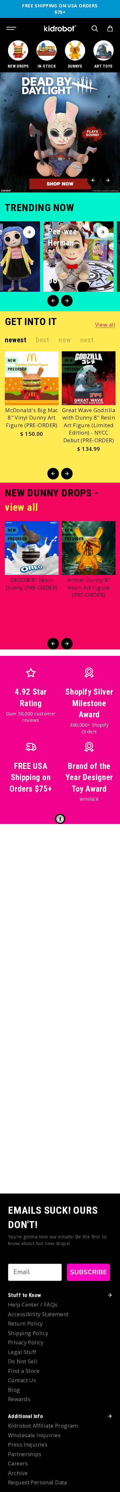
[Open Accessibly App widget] (60, 819)
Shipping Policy (28, 1333)
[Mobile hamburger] (12, 28)
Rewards (19, 1399)
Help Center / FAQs (33, 1304)
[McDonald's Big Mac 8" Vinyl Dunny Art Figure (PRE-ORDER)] (32, 378)
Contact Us (22, 1380)
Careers (18, 1463)
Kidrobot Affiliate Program (43, 1425)
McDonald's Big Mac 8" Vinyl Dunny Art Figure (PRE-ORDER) (31, 417)
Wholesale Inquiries (34, 1435)
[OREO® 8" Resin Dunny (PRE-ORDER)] (32, 548)
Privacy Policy (26, 1342)
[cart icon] (110, 28)
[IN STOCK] (46, 54)
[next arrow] (108, 180)
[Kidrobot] (60, 28)
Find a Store (23, 1370)
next (86, 340)
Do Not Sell (22, 1361)
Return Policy (25, 1323)
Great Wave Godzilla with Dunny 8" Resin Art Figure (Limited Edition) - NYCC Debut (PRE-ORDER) (88, 425)
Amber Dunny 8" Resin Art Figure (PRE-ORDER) (88, 587)
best (42, 340)
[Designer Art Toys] (103, 54)
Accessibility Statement (38, 1314)
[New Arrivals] (18, 54)
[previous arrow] (93, 180)
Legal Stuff (22, 1352)
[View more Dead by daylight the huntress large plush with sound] (60, 132)
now (65, 340)
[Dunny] (75, 54)
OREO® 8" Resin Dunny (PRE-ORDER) (31, 583)
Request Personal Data (37, 1482)
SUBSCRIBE (88, 1272)
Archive (18, 1473)
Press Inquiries (27, 1444)
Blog (14, 1389)
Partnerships (24, 1454)
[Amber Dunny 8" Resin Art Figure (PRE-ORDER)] (89, 548)
